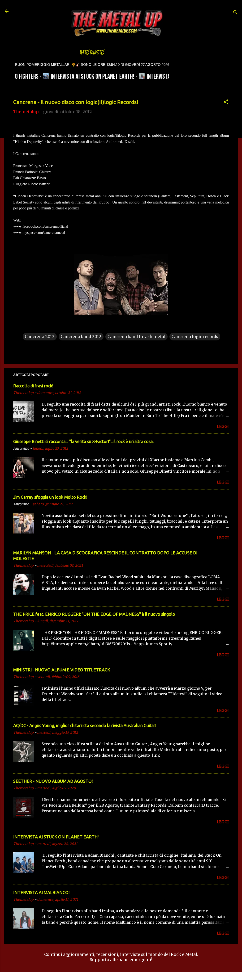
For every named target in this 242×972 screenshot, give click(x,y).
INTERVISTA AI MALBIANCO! (41, 892)
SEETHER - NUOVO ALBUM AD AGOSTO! (53, 781)
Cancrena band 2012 (81, 336)
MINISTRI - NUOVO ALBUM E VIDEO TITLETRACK (61, 669)
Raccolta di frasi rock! (33, 385)
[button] (226, 102)
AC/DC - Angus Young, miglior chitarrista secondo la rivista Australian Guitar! (84, 725)
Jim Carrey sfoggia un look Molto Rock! (50, 497)
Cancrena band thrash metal (136, 336)
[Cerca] (235, 13)
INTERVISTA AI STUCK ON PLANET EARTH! (56, 836)
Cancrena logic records (195, 336)
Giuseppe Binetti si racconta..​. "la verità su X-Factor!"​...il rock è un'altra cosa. (83, 441)
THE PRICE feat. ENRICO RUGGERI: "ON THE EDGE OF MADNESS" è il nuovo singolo (94, 614)
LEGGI (223, 426)
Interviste (92, 52)
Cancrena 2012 (40, 336)
